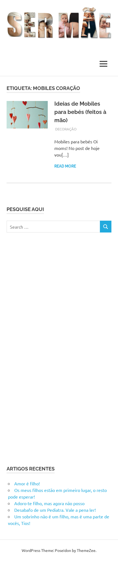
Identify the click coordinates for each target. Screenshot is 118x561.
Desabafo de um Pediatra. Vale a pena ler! (55, 510)
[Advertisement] (48, 348)
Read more (65, 166)
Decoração (66, 129)
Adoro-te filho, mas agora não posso (49, 503)
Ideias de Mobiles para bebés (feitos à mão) (80, 112)
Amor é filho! (27, 483)
